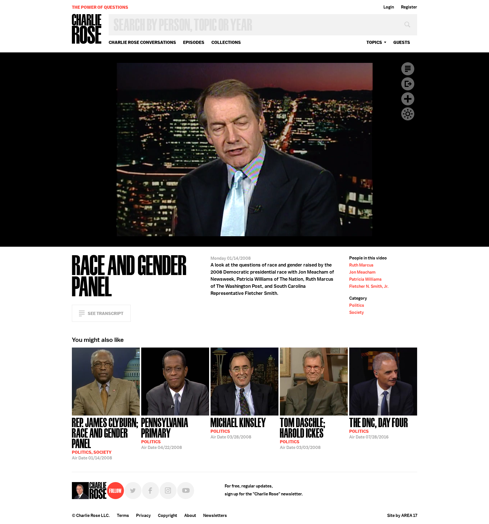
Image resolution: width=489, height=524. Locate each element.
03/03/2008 (302, 433)
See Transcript (105, 313)
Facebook (150, 490)
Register (409, 7)
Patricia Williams (365, 279)
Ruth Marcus (361, 265)
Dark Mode (407, 113)
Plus (407, 98)
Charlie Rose (87, 29)
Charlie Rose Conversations (142, 42)
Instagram (168, 490)
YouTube (185, 490)
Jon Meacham (362, 272)
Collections (226, 42)
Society (356, 312)
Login (388, 7)
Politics (356, 305)
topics (374, 42)
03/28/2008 (238, 428)
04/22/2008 (164, 433)
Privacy (143, 515)
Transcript (407, 68)
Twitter (133, 490)
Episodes (193, 42)
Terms (123, 515)
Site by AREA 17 (402, 515)
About (190, 515)
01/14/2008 (105, 438)
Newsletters (215, 515)
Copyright (167, 515)
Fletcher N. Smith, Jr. (369, 286)
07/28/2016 (378, 428)
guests (401, 42)
